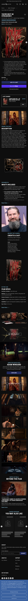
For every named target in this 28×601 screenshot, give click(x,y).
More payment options (14, 88)
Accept (14, 595)
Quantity (4, 77)
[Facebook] (4, 578)
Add (23, 104)
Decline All (14, 598)
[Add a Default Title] (7, 79)
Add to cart (14, 82)
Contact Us (4, 575)
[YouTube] (8, 578)
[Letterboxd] (13, 578)
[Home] (6, 4)
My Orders (17, 560)
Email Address (5, 551)
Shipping (17, 566)
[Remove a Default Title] (2, 79)
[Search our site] (17, 4)
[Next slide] (26, 42)
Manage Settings (14, 591)
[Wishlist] (20, 4)
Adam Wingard (11, 8)
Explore (14, 372)
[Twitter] (2, 578)
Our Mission (4, 560)
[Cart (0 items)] (22, 4)
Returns (17, 569)
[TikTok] (10, 578)
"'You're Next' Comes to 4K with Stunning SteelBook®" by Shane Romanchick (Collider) (14, 500)
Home (3, 8)
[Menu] (25, 4)
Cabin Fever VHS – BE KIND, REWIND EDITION (14, 99)
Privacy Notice (12, 583)
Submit (23, 553)
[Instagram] (6, 578)
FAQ (16, 563)
